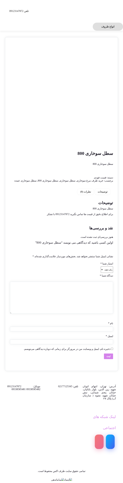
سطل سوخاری (67, 180)
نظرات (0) (85, 191)
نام (110, 323)
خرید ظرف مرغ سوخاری (90, 180)
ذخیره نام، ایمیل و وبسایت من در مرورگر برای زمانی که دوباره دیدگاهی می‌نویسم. (67, 349)
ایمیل (109, 336)
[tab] (102, 191)
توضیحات (102, 191)
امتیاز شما (106, 263)
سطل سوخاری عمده (25, 180)
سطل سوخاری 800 (48, 180)
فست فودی (100, 177)
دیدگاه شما (106, 275)
